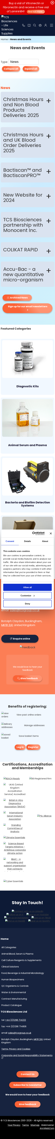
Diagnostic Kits (27, 386)
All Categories (8, 947)
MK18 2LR (7, 625)
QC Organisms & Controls (14, 985)
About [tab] (45, 541)
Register (33, 747)
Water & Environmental (13, 992)
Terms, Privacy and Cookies (15, 1048)
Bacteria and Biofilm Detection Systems (27, 504)
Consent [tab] (10, 541)
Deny (27, 603)
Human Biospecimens (12, 979)
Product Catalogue (11, 1005)
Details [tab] (27, 541)
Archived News (19, 297)
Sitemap (34, 1125)
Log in (20, 747)
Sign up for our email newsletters (27, 306)
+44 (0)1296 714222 (15, 1020)
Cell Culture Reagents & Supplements (21, 960)
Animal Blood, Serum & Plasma (17, 953)
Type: (5, 62)
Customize (26, 595)
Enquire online (21, 638)
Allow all (27, 587)
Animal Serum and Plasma (27, 445)
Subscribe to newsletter (27, 1085)
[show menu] (51, 25)
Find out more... (36, 11)
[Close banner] (51, 533)
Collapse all (11, 68)
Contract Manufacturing (14, 998)
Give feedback (29, 678)
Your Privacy (14, 1125)
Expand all (31, 68)
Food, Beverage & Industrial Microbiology (22, 973)
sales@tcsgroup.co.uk (24, 610)
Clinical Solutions (10, 966)
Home (4, 39)
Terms (25, 1125)
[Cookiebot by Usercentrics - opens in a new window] (33, 533)
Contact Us (27, 1074)
